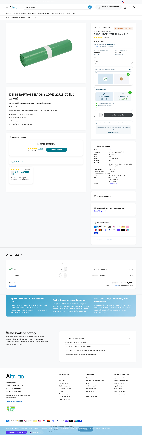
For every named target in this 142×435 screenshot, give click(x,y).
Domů (9, 17)
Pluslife (8, 13)
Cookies (88, 394)
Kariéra (88, 378)
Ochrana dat (90, 391)
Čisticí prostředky (119, 383)
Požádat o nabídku (113, 132)
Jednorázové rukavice (120, 378)
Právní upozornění (64, 396)
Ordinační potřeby (43, 13)
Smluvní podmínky (92, 386)
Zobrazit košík (12, 285)
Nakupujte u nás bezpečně (104, 240)
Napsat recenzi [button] (56, 150)
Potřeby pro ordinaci (120, 391)
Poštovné (96, 46)
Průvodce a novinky (65, 388)
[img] (15, 169)
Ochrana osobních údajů (66, 394)
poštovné (116, 285)
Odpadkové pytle (119, 386)
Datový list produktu (100, 211)
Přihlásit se (116, 1)
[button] (7, 7)
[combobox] (57, 7)
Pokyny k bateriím (91, 396)
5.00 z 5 (40, 149)
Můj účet (62, 380)
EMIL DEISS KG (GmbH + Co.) (102, 27)
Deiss (110, 150)
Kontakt (86, 1)
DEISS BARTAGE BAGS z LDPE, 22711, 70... (24, 17)
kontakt (61, 378)
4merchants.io (23, 428)
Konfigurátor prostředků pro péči (101, 1)
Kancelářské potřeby (120, 394)
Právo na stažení (91, 388)
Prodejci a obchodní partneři (95, 380)
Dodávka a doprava (65, 386)
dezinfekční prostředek (121, 380)
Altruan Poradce (57, 13)
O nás (61, 391)
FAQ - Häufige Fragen (66, 399)
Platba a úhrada (64, 383)
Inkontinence (118, 388)
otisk (87, 383)
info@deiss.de (112, 183)
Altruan (11, 428)
